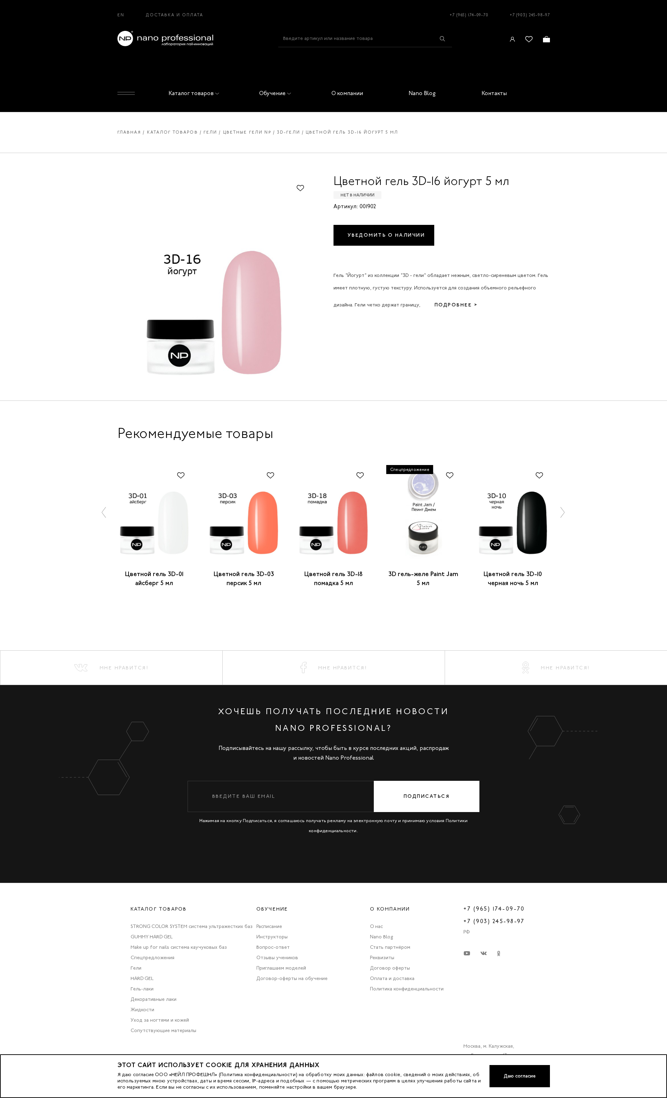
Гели (210, 132)
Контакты (494, 93)
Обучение (272, 93)
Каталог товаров (191, 93)
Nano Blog (422, 93)
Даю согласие (520, 1076)
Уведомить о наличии (386, 235)
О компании (347, 93)
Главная (129, 132)
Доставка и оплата (175, 15)
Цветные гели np (247, 132)
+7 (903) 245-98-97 (530, 15)
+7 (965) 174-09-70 (469, 15)
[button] (104, 512)
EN (120, 15)
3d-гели (288, 132)
